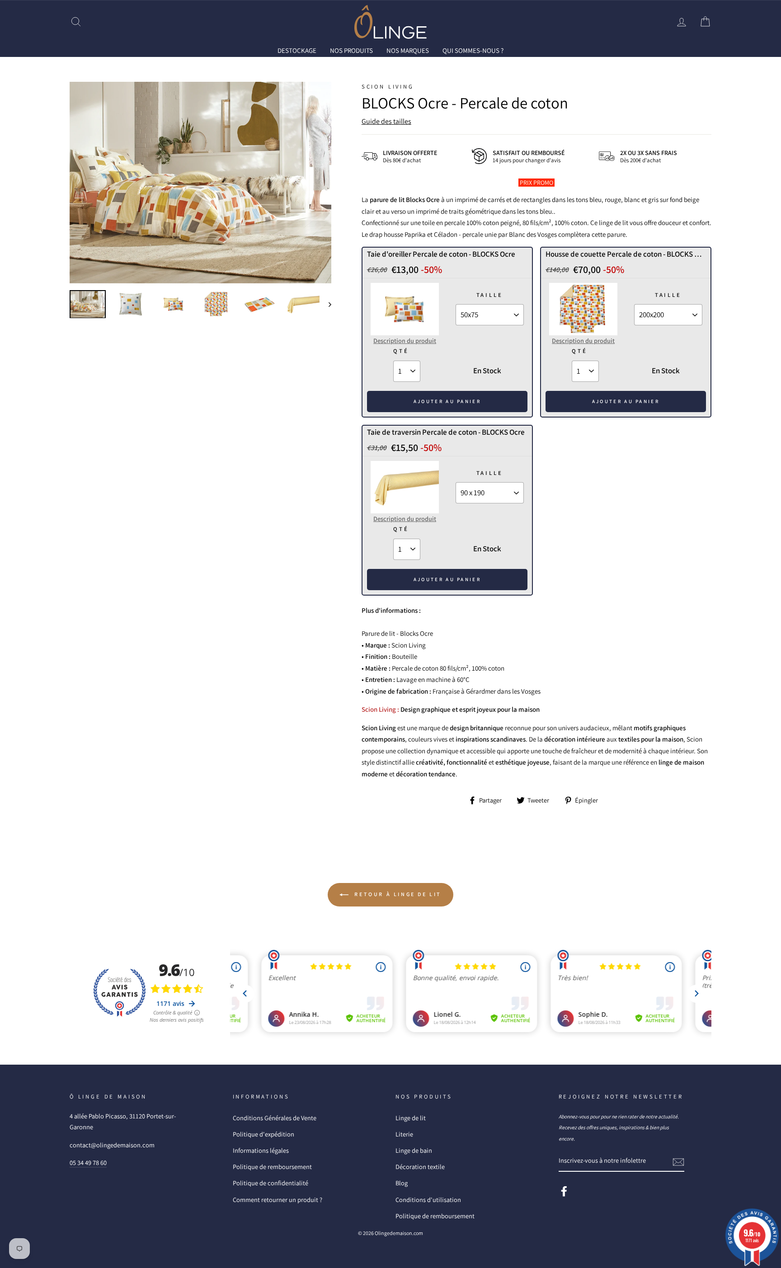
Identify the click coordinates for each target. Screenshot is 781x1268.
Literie (404, 1134)
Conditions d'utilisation (428, 1199)
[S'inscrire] (678, 1161)
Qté (401, 351)
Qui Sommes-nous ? (472, 50)
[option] (200, 182)
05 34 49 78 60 (88, 1162)
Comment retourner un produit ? (277, 1199)
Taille (489, 295)
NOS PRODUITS (351, 50)
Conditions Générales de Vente (274, 1117)
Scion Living (388, 86)
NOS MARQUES (407, 50)
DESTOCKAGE (297, 50)
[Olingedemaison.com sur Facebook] (564, 1191)
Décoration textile (420, 1166)
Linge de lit (410, 1117)
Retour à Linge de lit (397, 894)
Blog (401, 1183)
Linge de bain (413, 1150)
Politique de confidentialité (270, 1183)
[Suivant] (325, 304)
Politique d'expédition (263, 1134)
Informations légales (261, 1150)
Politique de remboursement (272, 1166)
